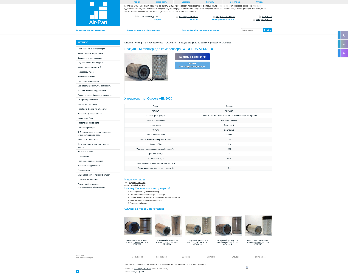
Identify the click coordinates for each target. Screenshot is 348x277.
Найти (268, 30)
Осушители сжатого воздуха (90, 63)
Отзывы (259, 2)
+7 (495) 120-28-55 (137, 183)
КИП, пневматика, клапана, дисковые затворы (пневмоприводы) (94, 133)
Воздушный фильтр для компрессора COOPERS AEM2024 (167, 242)
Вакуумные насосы (86, 76)
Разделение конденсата (88, 123)
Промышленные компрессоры (91, 49)
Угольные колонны (86, 152)
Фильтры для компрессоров (90, 58)
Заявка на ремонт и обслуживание (143, 30)
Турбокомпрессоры (86, 127)
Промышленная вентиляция (90, 161)
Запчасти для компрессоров (90, 53)
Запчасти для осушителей (89, 67)
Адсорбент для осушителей (90, 113)
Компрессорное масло (88, 100)
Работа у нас (259, 257)
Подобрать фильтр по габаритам (92, 109)
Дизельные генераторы (88, 139)
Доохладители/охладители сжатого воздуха (93, 145)
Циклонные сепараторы (88, 81)
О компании (235, 2)
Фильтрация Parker (86, 118)
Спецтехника (83, 156)
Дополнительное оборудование (92, 90)
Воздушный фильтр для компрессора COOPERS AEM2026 (197, 242)
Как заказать (161, 2)
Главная (136, 2)
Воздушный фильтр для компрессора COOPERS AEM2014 (227, 242)
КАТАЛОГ (82, 42)
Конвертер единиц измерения (90, 30)
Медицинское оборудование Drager (94, 175)
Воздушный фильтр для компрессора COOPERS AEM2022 (137, 242)
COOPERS (171, 43)
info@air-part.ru (138, 185)
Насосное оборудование (89, 166)
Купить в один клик (192, 56)
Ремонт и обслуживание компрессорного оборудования (91, 185)
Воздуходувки (84, 170)
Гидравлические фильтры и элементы (94, 95)
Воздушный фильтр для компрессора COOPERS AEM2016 (258, 242)
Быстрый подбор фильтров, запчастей (201, 30)
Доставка (186, 2)
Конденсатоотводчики (87, 104)
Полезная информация (88, 179)
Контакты (210, 2)
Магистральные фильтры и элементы (94, 86)
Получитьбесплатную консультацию (192, 65)
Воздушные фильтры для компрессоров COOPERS (205, 43)
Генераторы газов (86, 72)
